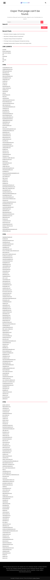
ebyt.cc (4, 469)
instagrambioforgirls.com (7, 145)
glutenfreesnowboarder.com (8, 349)
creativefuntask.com (6, 293)
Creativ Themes (36, 578)
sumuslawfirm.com (6, 190)
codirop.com (5, 418)
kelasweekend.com (6, 553)
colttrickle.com (5, 408)
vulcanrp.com (5, 457)
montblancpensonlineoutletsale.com (10, 461)
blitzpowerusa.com (6, 137)
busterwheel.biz (5, 508)
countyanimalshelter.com (8, 207)
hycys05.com (5, 140)
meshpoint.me (5, 108)
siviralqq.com (5, 183)
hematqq (44, 566)
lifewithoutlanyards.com (7, 484)
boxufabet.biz (5, 374)
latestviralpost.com (6, 134)
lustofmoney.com (6, 222)
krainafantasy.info (6, 86)
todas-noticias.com (6, 88)
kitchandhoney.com (6, 488)
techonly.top (5, 423)
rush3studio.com (6, 79)
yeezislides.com (5, 247)
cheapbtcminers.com (7, 296)
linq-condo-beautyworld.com (8, 467)
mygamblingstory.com (7, 67)
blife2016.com (5, 347)
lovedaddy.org (5, 171)
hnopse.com (5, 219)
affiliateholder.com (6, 231)
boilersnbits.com (6, 132)
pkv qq (28, 570)
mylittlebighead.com (6, 301)
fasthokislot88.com (6, 317)
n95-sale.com (5, 430)
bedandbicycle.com (6, 308)
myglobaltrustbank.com (7, 527)
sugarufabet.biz (5, 373)
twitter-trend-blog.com (7, 459)
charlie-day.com (6, 166)
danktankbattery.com (7, 163)
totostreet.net (5, 272)
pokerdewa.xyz (5, 520)
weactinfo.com (5, 152)
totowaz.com (5, 200)
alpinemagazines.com (7, 456)
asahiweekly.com (6, 305)
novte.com (4, 478)
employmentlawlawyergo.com (9, 529)
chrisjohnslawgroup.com (7, 327)
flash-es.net (5, 178)
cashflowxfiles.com (6, 147)
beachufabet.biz (6, 369)
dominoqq (4, 56)
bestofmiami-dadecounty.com (9, 254)
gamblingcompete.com (7, 425)
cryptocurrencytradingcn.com (8, 198)
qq (27, 568)
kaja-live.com (5, 440)
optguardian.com (6, 271)
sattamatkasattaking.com (8, 364)
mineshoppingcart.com (7, 257)
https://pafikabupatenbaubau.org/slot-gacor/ (16, 570)
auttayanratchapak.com (7, 113)
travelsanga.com (6, 537)
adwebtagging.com (6, 208)
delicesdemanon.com (7, 493)
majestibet (33, 570)
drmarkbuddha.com (6, 473)
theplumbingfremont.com (8, 547)
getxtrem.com (5, 151)
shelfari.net (4, 510)
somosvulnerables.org (7, 335)
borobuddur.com (6, 286)
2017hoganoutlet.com (7, 71)
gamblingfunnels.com (7, 413)
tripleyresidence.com (7, 332)
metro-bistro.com (6, 490)
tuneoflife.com (5, 227)
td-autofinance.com (6, 449)
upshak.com (5, 180)
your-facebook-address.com (8, 380)
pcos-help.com (5, 415)
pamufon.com (5, 339)
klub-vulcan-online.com (7, 329)
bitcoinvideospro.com (7, 101)
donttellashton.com (6, 77)
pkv (3, 54)
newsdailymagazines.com (8, 243)
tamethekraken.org (6, 342)
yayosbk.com (5, 500)
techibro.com (5, 454)
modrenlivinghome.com (7, 383)
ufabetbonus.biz (5, 551)
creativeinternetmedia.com (8, 428)
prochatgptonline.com (7, 437)
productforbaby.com (6, 125)
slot (18, 566)
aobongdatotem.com (7, 249)
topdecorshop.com (6, 534)
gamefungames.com (7, 289)
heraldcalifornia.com (6, 310)
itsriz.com (4, 96)
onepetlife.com (5, 366)
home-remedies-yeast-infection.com (10, 250)
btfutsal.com (5, 416)
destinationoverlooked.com (8, 214)
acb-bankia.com (6, 176)
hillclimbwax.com (6, 217)
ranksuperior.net (5, 210)
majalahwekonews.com (7, 69)
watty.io (4, 93)
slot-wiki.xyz (5, 522)
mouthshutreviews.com (7, 261)
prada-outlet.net (6, 405)
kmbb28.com (5, 390)
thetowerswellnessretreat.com (9, 359)
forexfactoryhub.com (7, 439)
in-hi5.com (4, 84)
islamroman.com (6, 447)
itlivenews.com (5, 546)
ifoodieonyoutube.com (7, 255)
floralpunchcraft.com (7, 159)
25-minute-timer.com (7, 291)
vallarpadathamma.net (7, 120)
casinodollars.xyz (6, 517)
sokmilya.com (5, 393)
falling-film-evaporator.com (8, 188)
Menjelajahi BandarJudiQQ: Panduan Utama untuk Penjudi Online (17, 43)
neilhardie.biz (5, 501)
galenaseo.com (5, 525)
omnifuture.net (5, 411)
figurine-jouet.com (6, 378)
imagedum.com (5, 357)
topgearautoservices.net (7, 376)
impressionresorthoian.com (8, 185)
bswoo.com (4, 558)
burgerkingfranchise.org (7, 118)
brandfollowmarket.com (7, 203)
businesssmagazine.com (7, 427)
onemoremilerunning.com (8, 142)
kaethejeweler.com (6, 363)
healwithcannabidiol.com (7, 352)
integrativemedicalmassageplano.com (10, 173)
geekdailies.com (5, 386)
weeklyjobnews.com (6, 205)
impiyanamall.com (6, 269)
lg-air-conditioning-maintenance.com (10, 474)
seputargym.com (6, 267)
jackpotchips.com (6, 320)
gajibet (41, 570)
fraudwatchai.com (6, 276)
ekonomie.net (5, 541)
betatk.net (4, 554)
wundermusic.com (6, 288)
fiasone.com (5, 161)
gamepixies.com (6, 313)
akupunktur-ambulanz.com (8, 464)
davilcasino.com (5, 274)
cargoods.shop (5, 98)
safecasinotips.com (6, 318)
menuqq (5, 566)
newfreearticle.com (6, 135)
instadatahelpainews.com (8, 385)
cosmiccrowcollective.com (8, 103)
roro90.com (5, 81)
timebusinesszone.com (7, 224)
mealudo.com (5, 164)
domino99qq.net (6, 74)
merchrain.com (5, 388)
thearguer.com (5, 156)
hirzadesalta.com (6, 262)
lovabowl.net (5, 238)
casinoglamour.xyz (6, 515)
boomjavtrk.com (6, 397)
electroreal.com (5, 252)
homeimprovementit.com (8, 240)
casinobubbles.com (6, 266)
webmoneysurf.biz (6, 503)
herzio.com (4, 83)
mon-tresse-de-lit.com (7, 371)
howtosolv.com (5, 491)
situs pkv (4, 59)
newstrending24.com (7, 549)
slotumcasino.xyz (6, 513)
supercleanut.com (6, 306)
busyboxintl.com (6, 111)
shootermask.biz (5, 507)
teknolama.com (5, 123)
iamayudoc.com (6, 300)
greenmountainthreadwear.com (9, 193)
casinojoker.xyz (5, 518)
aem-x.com (5, 278)
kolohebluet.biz (5, 505)
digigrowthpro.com (6, 406)
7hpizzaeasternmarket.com (8, 479)
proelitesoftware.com (7, 322)
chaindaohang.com (6, 471)
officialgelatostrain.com (7, 361)
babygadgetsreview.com (7, 462)
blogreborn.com (5, 432)
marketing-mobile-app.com (8, 157)
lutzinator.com (5, 344)
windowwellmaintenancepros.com (9, 229)
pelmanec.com (5, 72)
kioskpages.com (5, 354)
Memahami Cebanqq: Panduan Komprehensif (13, 36)
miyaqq (37, 570)
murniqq (40, 566)
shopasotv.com (5, 535)
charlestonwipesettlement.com (9, 202)
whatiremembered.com (7, 466)
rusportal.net (5, 91)
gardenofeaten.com (6, 139)
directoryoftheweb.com (7, 76)
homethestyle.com (6, 283)
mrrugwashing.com (6, 174)
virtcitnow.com (5, 433)
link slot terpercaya (6, 51)
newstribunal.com (6, 242)
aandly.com (5, 556)
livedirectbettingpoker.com (8, 168)
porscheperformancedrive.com (9, 340)
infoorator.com (5, 476)
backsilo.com (5, 181)
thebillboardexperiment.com (8, 368)
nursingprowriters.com (7, 191)
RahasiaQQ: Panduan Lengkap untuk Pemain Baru (14, 34)
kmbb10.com (5, 149)
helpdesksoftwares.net (7, 237)
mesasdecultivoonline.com (8, 130)
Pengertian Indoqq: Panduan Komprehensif (13, 38)
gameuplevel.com (6, 281)
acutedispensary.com (7, 195)
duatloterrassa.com (6, 337)
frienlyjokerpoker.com (7, 450)
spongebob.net (5, 110)
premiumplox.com (6, 498)
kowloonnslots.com (6, 452)
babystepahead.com (6, 212)
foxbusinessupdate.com (7, 169)
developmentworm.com (7, 544)
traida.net (4, 486)
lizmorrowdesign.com (7, 351)
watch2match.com (6, 524)
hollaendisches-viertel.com (8, 481)
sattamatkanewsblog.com (8, 197)
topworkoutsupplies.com (7, 259)
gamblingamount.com (7, 215)
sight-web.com (5, 444)
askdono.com (5, 422)
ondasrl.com (5, 346)
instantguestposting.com (7, 539)
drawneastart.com (6, 315)
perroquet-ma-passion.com (8, 381)
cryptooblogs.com (6, 279)
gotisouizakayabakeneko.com (8, 106)
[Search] (42, 22)
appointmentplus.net (7, 542)
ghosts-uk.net (5, 420)
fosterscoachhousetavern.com (9, 128)
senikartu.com (5, 89)
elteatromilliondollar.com (7, 117)
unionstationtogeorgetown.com (9, 298)
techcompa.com (6, 442)
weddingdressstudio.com (7, 496)
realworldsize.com (6, 122)
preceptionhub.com (6, 245)
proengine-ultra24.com (7, 483)
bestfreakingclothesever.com (8, 186)
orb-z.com (4, 127)
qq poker (4, 49)
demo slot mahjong (6, 53)
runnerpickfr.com (6, 410)
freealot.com (5, 303)
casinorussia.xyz (5, 512)
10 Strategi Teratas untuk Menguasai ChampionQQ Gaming (16, 41)
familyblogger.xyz (6, 325)
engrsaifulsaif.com (6, 295)
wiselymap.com (5, 435)
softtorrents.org (5, 334)
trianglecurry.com (6, 356)
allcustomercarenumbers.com (9, 323)
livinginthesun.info (6, 94)
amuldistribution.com (7, 284)
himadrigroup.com (6, 445)
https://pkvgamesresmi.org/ (25, 571)
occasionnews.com (6, 220)
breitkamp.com (5, 330)
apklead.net (5, 398)
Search (5, 24)
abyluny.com (5, 395)
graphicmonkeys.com (7, 312)
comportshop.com (6, 532)
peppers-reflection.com (7, 225)
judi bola (21, 566)
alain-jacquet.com (6, 105)
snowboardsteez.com (7, 144)
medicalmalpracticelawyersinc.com (10, 530)
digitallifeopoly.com (6, 264)
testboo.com (5, 495)
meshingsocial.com (6, 154)
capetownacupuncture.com (8, 100)
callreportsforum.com (7, 391)
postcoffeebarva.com (7, 115)
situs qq (9, 566)
